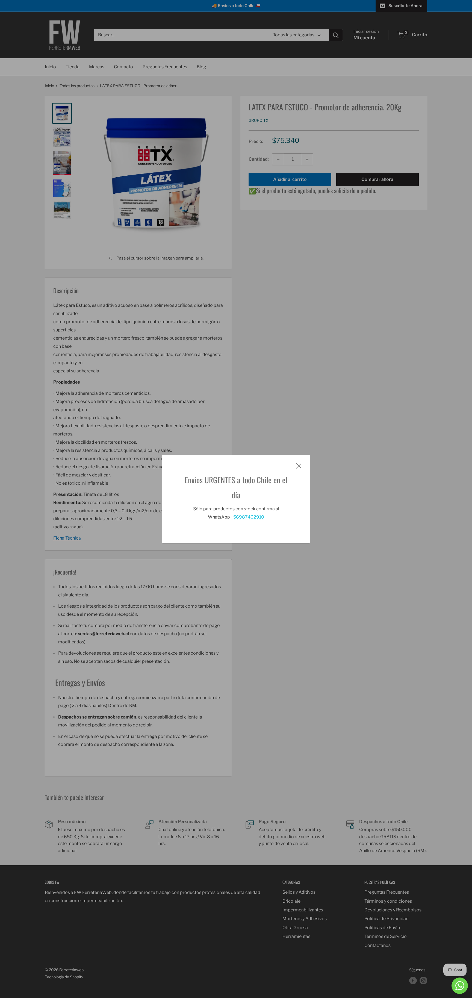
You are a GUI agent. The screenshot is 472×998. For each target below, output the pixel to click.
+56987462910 (247, 517)
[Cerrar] (299, 465)
